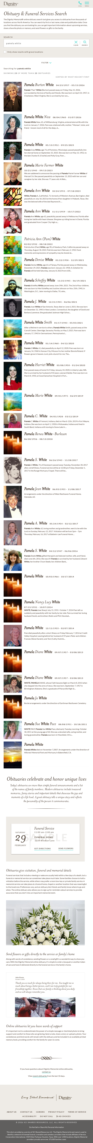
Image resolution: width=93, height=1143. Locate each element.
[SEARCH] (84, 42)
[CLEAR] (76, 42)
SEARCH (8, 37)
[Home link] (11, 4)
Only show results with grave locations (25, 52)
